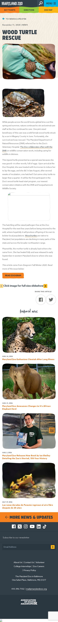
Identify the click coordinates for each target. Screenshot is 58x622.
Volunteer (40, 562)
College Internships (22, 566)
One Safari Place (19, 580)
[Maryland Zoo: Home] (18, 3)
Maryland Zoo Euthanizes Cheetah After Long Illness (28, 359)
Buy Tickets (9, 10)
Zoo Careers (38, 566)
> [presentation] (45, 286)
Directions (29, 10)
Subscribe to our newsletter (16, 537)
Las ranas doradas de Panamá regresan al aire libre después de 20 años (27, 506)
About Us (18, 562)
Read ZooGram (13, 275)
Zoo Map (48, 10)
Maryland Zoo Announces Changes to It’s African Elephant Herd (26, 407)
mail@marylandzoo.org (36, 588)
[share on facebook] (41, 300)
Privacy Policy (30, 570)
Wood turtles (31, 235)
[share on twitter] (51, 300)
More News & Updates (31, 517)
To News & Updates (15, 19)
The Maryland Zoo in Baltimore (29, 576)
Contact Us (29, 562)
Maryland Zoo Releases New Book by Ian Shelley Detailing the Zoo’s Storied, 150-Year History (26, 457)
